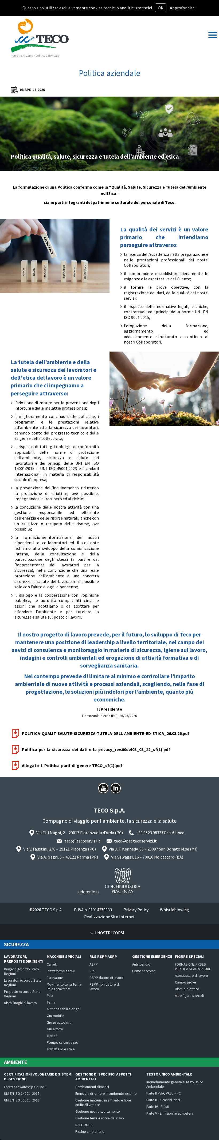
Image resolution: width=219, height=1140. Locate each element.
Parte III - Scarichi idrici (163, 1100)
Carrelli (52, 964)
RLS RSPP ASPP (103, 956)
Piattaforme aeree (61, 971)
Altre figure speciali (189, 995)
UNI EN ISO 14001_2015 (22, 1093)
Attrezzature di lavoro (191, 975)
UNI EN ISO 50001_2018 (22, 1100)
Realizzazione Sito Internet (109, 916)
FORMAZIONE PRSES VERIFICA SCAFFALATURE (193, 966)
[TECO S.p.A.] (40, 35)
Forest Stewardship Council (24, 1087)
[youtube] (103, 788)
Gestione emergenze (152, 956)
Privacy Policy (135, 909)
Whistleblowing (174, 909)
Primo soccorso (143, 971)
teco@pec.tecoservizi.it (135, 841)
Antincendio (141, 964)
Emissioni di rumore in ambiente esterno (106, 1093)
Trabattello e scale (61, 1049)
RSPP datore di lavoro (106, 977)
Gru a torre (55, 1029)
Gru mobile (55, 1015)
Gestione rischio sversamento (97, 1111)
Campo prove (185, 982)
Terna (51, 1002)
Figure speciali (189, 956)
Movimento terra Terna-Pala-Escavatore (64, 986)
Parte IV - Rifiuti (157, 1106)
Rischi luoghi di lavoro (20, 1003)
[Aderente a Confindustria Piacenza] (109, 880)
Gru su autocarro (59, 1022)
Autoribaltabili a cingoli (64, 1009)
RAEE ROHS (84, 1125)
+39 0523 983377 (151, 832)
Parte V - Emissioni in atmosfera (169, 1113)
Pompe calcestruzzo (62, 1042)
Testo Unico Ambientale (169, 1074)
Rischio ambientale (89, 1131)
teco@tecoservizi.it (82, 841)
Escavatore (55, 977)
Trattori (52, 1036)
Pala (50, 995)
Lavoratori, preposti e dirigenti (23, 959)
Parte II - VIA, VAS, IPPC (163, 1093)
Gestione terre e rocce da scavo (99, 1118)
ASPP (93, 964)
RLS (92, 971)
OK (160, 7)
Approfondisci (182, 7)
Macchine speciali (64, 956)
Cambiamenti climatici (92, 1087)
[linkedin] (115, 788)
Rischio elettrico (187, 989)
